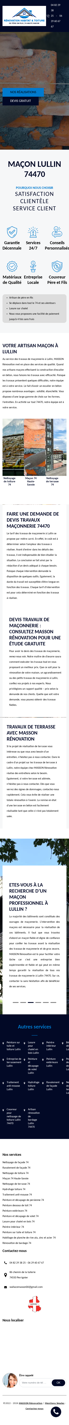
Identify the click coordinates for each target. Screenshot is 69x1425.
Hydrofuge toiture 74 (14, 1189)
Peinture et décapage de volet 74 (21, 1216)
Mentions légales (54, 1403)
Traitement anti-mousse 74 (17, 1194)
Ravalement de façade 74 (16, 1168)
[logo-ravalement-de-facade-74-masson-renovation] (24, 16)
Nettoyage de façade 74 (15, 1162)
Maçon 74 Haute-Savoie (15, 1178)
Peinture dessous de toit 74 (17, 1205)
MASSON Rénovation (31, 1403)
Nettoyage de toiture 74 (15, 1173)
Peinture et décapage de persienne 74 (23, 1200)
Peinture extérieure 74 (15, 1211)
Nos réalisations (23, 92)
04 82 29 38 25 (18, 1263)
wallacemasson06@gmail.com (26, 1287)
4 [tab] (38, 1002)
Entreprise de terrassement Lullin (14, 1062)
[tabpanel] (34, 922)
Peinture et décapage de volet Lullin (33, 1066)
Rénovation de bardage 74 (17, 1243)
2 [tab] (23, 1002)
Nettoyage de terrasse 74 (16, 1184)
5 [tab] (46, 1002)
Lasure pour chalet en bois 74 (18, 1221)
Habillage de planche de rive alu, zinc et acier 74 (29, 1237)
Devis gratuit (20, 101)
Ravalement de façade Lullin (52, 1086)
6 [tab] (53, 1002)
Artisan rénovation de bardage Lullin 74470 (34, 1118)
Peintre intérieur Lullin (51, 1046)
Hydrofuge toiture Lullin (33, 1086)
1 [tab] (16, 1002)
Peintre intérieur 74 (13, 1227)
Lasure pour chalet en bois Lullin (33, 1047)
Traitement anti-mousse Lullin (13, 1086)
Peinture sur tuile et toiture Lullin (14, 1046)
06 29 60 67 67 (56, 21)
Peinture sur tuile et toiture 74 (19, 1232)
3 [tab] (31, 1002)
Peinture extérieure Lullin (52, 1062)
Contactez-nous (35, 1409)
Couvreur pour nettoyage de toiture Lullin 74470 (14, 1116)
